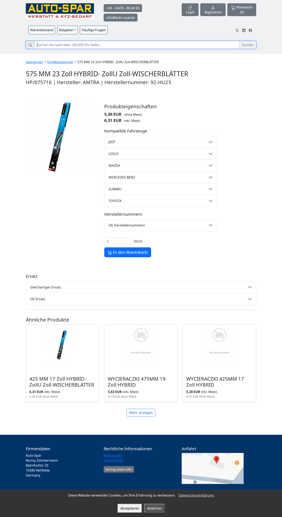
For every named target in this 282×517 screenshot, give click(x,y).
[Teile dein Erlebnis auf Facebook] (250, 30)
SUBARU (115, 189)
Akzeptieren (129, 508)
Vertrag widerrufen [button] (118, 469)
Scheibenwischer (60, 62)
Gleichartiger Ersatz (45, 287)
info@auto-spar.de (120, 17)
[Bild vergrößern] (61, 137)
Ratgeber (66, 30)
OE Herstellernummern (127, 225)
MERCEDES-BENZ (122, 177)
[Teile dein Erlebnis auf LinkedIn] (244, 30)
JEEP (112, 142)
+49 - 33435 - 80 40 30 (122, 8)
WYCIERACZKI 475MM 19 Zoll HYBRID (137, 381)
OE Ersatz (37, 299)
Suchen (248, 45)
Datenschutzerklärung (196, 495)
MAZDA (114, 165)
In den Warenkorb (130, 252)
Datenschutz (113, 460)
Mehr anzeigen (141, 412)
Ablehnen (154, 508)
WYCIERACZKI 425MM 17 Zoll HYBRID (215, 381)
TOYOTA (115, 201)
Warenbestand (41, 30)
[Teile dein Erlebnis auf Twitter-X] (237, 30)
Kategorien (34, 62)
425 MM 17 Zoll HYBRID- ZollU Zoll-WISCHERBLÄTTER (61, 381)
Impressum (113, 455)
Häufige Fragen (94, 30)
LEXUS (113, 153)
